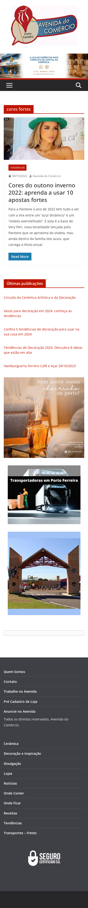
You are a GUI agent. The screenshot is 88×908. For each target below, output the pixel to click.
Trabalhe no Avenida (20, 691)
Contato (10, 681)
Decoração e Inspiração (22, 753)
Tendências (17, 167)
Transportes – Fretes (20, 833)
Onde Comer (14, 793)
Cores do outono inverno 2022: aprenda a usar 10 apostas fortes (41, 192)
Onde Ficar (12, 803)
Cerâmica (11, 743)
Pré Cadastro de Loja (20, 701)
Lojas (8, 773)
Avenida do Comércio (47, 176)
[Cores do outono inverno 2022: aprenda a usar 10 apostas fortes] (44, 139)
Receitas (10, 813)
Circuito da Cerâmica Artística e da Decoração (40, 297)
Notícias (10, 783)
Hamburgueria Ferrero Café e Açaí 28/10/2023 (40, 366)
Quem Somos (14, 671)
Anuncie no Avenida (19, 711)
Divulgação (12, 763)
